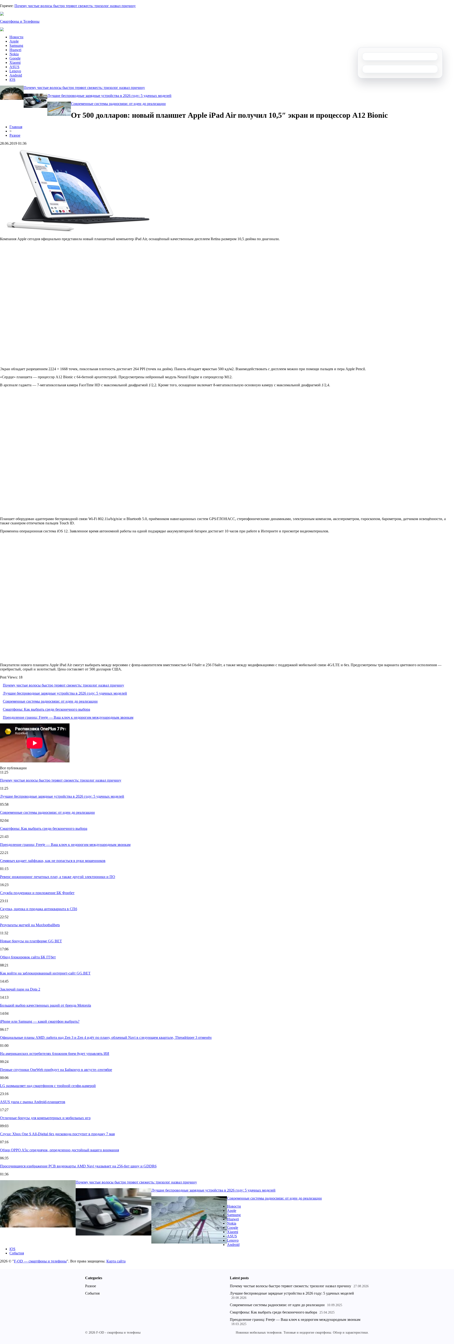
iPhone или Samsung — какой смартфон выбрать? (39, 1021)
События (16, 1253)
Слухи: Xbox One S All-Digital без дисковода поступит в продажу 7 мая (57, 1134)
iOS (12, 80)
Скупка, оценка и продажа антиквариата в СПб (38, 909)
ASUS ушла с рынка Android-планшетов (32, 1102)
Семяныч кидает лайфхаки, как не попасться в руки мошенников (52, 861)
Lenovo (15, 71)
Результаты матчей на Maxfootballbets (30, 925)
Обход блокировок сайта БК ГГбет (28, 957)
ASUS (14, 67)
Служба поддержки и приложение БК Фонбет (37, 893)
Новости (16, 37)
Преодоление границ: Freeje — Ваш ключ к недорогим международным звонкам (68, 717)
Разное (14, 135)
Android (15, 75)
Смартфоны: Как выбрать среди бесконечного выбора (46, 709)
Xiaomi (15, 63)
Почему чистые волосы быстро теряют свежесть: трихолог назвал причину (75, 6)
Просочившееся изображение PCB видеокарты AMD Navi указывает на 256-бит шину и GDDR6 (78, 1166)
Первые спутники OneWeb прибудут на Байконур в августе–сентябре (56, 1070)
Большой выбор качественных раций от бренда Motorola (45, 1005)
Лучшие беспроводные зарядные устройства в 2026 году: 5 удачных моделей (109, 96)
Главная (15, 127)
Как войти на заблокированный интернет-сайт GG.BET (45, 973)
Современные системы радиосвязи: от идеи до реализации (118, 104)
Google (15, 58)
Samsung (16, 45)
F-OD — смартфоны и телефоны (40, 1261)
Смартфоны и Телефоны (19, 21)
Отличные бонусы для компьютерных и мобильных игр (45, 1118)
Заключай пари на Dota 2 (20, 989)
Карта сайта (116, 1261)
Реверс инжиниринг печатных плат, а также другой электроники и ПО (57, 877)
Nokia (14, 54)
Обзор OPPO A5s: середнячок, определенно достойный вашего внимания (59, 1150)
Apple (14, 41)
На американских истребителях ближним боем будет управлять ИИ (54, 1054)
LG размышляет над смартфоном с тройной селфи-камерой (48, 1086)
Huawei (15, 50)
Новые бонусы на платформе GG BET (31, 941)
